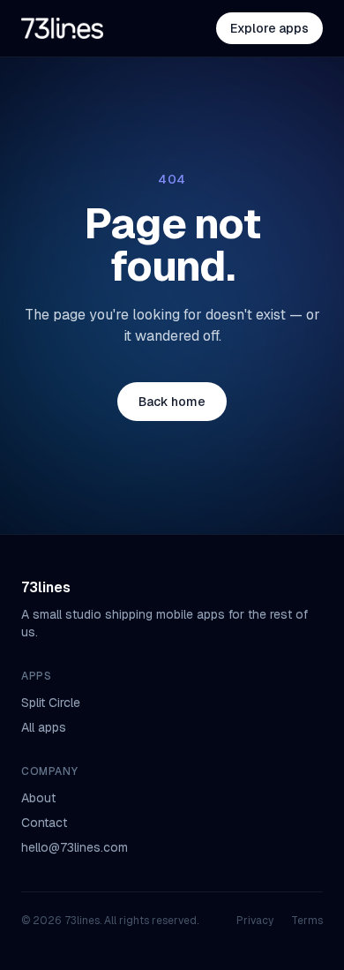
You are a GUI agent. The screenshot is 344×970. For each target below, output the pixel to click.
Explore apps (269, 28)
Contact (44, 823)
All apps (43, 727)
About (38, 798)
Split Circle (50, 703)
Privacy (254, 921)
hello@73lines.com (74, 847)
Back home (172, 402)
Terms (307, 921)
